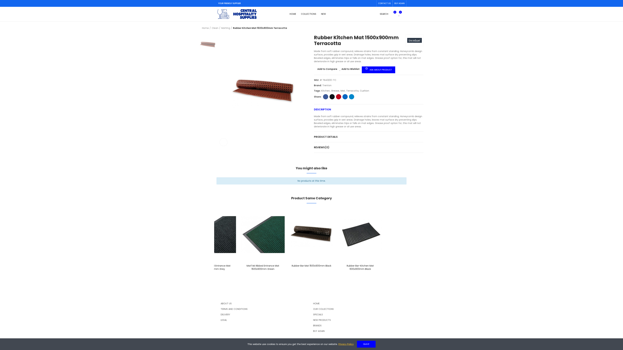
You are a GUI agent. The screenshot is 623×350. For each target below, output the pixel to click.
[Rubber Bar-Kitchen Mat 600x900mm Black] (360, 234)
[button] (384, 3)
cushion (364, 90)
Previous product (412, 28)
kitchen (325, 90)
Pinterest (338, 96)
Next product (421, 28)
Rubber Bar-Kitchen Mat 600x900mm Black (360, 267)
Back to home (417, 28)
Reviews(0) (321, 147)
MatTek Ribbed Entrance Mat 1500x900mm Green (263, 267)
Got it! (366, 344)
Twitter (332, 96)
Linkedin (345, 96)
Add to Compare (327, 69)
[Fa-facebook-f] (367, 3)
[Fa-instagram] (373, 3)
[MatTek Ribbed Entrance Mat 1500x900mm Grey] (214, 234)
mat (343, 90)
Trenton (326, 85)
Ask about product (378, 69)
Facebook (325, 96)
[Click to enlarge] (223, 142)
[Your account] (404, 14)
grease (335, 90)
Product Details (326, 137)
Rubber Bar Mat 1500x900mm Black (311, 265)
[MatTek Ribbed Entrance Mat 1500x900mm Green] (263, 234)
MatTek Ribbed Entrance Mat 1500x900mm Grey (214, 267)
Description (322, 109)
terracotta (352, 90)
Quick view (228, 226)
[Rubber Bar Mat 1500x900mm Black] (311, 234)
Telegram (351, 96)
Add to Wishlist (351, 69)
